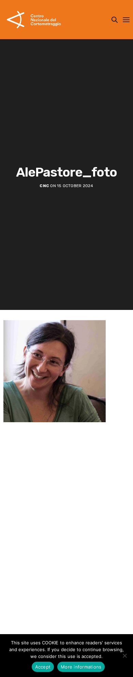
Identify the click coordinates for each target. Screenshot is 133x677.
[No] (124, 655)
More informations (81, 667)
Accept (43, 667)
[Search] (115, 20)
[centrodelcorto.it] (33, 19)
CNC (44, 185)
